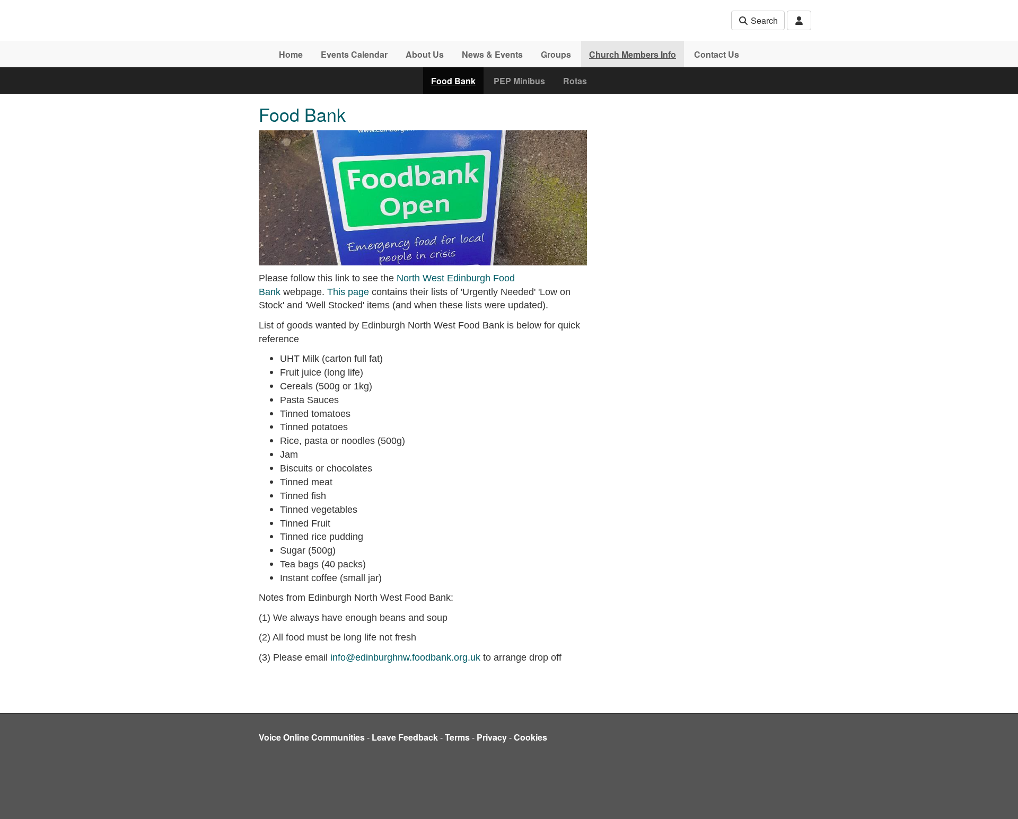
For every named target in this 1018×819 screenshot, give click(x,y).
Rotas (575, 81)
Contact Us (716, 54)
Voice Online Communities (312, 737)
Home (291, 54)
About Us (425, 54)
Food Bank (453, 81)
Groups (556, 54)
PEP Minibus (519, 81)
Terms (457, 737)
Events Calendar (354, 54)
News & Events (492, 54)
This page (348, 292)
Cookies (530, 737)
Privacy (492, 737)
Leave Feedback (405, 737)
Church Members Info (632, 54)
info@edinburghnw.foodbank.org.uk (405, 657)
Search (763, 20)
